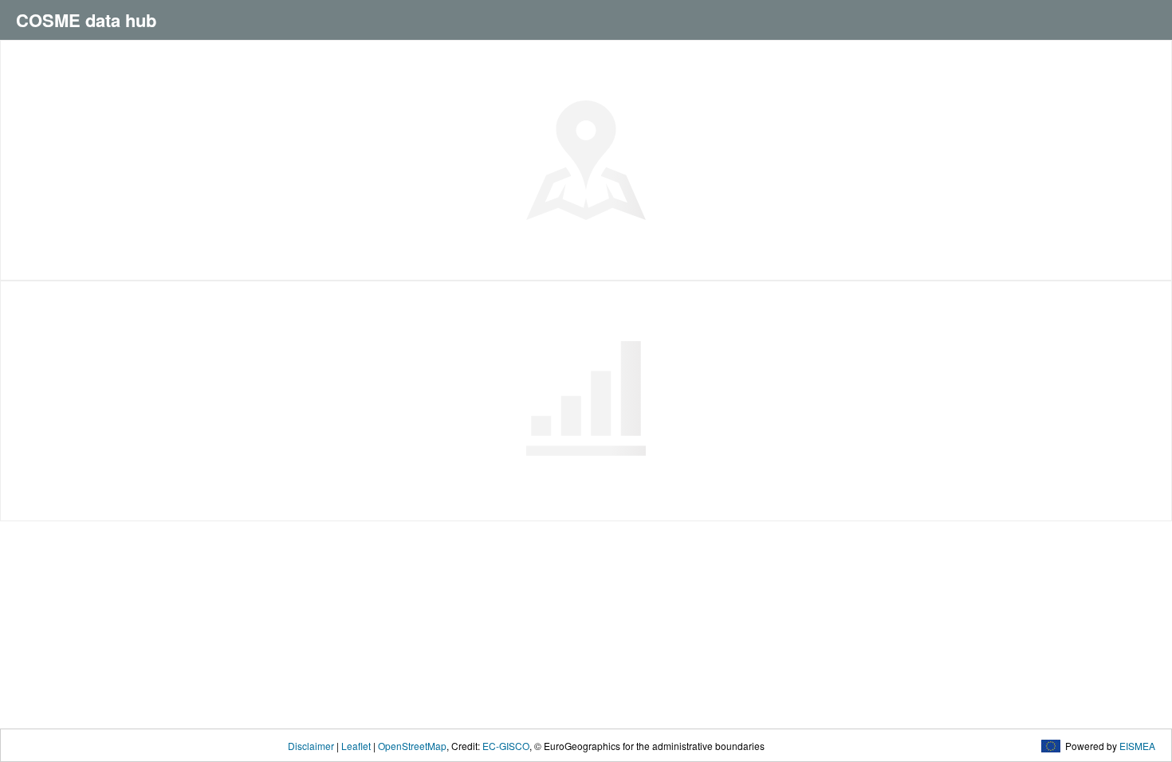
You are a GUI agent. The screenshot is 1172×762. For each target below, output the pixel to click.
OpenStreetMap (412, 745)
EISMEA (1137, 745)
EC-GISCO (505, 745)
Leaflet (356, 745)
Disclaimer (311, 745)
